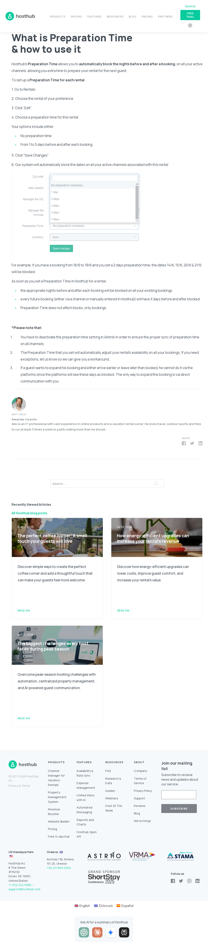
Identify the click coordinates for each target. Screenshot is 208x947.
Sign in (190, 6)
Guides (110, 791)
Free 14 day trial (58, 836)
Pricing (76, 16)
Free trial (190, 15)
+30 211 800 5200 (59, 868)
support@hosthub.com (24, 889)
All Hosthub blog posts (29, 513)
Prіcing (147, 16)
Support (139, 798)
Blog (132, 16)
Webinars (111, 798)
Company (140, 771)
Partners (165, 16)
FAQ (107, 771)
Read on (24, 610)
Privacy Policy (143, 791)
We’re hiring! (142, 821)
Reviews (139, 806)
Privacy (13, 786)
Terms (25, 786)
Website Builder (58, 821)
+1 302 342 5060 (20, 885)
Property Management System (57, 797)
